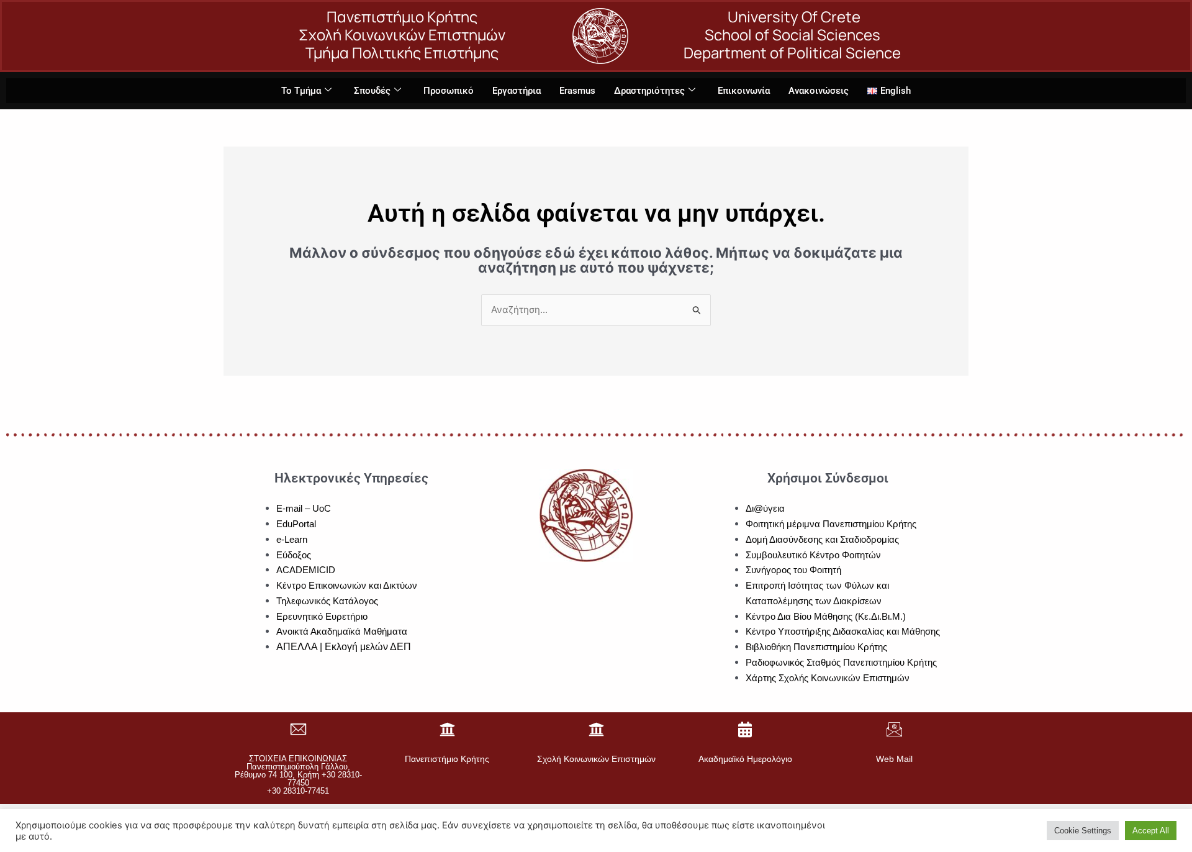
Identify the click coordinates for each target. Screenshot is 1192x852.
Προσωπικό (448, 90)
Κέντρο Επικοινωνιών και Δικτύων (346, 585)
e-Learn (291, 539)
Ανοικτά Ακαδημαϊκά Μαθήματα (341, 631)
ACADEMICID (305, 569)
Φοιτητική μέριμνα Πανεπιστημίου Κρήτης (831, 524)
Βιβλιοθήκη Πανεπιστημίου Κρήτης (816, 646)
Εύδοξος (293, 555)
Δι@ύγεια (765, 508)
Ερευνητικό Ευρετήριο (322, 616)
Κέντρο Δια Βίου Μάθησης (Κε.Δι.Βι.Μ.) (826, 616)
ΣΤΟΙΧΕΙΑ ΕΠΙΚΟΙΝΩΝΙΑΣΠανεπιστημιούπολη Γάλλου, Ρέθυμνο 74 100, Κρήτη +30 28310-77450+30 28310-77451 (298, 774)
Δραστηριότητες (649, 90)
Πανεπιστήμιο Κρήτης (447, 759)
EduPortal (296, 524)
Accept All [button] (1150, 830)
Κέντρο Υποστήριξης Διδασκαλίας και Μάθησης (843, 631)
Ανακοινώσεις (818, 90)
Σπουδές (372, 90)
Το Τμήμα (301, 90)
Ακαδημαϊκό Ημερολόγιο (745, 759)
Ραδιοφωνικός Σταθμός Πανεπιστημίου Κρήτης (841, 662)
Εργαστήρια (516, 90)
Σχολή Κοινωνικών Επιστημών (596, 759)
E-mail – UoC (303, 508)
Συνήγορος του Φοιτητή (793, 569)
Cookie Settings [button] (1082, 830)
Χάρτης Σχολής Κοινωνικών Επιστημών (828, 678)
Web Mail (894, 759)
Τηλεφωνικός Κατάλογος (327, 601)
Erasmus (577, 90)
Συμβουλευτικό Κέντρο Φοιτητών (813, 555)
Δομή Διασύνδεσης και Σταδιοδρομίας (822, 539)
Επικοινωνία (744, 90)
